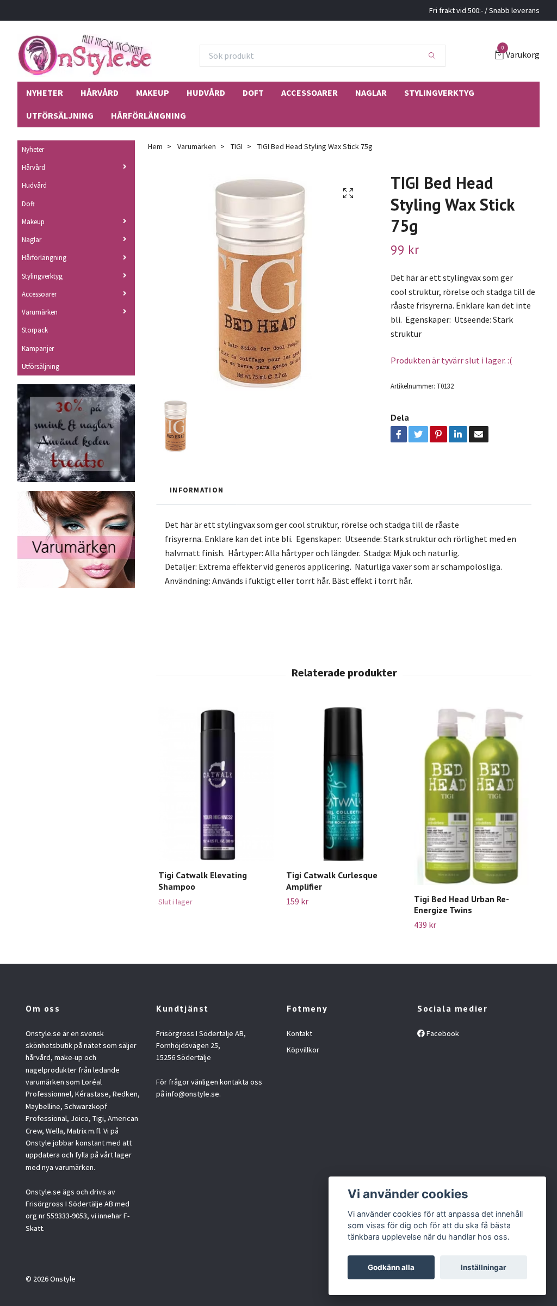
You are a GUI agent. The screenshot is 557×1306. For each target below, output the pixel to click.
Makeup (152, 92)
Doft (253, 92)
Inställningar (483, 1267)
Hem (155, 146)
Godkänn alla (391, 1267)
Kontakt (299, 1033)
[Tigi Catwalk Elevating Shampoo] (216, 784)
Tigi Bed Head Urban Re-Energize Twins (461, 905)
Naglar (371, 92)
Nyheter (44, 92)
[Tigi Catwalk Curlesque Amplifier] (343, 784)
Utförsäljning (60, 115)
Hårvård (100, 92)
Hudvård (206, 92)
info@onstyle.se (192, 1094)
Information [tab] (197, 489)
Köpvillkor (303, 1050)
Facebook (442, 1033)
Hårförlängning (148, 115)
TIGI (237, 146)
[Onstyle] (84, 55)
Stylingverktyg (439, 92)
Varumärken (40, 311)
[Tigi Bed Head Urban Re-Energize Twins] (471, 795)
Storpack (35, 329)
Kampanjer (38, 348)
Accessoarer (309, 92)
